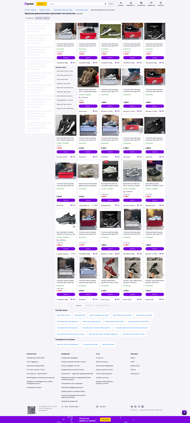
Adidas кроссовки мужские (92, 321)
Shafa (132, 362)
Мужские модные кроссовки (99, 315)
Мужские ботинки (108, 344)
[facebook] (135, 406)
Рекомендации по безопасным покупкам (40, 377)
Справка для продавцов (69, 358)
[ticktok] (142, 406)
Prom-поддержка (32, 362)
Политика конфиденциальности (72, 387)
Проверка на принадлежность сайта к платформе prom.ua (40, 382)
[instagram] (139, 406)
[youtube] (132, 406)
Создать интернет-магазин (70, 362)
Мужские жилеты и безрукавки (67, 344)
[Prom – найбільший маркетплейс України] (29, 4)
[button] (66, 57)
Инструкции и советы (34, 387)
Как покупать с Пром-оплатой (37, 373)
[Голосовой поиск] (105, 4)
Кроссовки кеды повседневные (67, 321)
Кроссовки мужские (63, 315)
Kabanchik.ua (135, 366)
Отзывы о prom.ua (102, 377)
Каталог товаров (30, 10)
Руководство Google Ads (69, 401)
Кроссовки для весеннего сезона (133, 334)
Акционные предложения (35, 366)
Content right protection (104, 373)
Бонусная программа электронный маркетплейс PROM (73, 396)
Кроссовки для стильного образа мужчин (96, 328)
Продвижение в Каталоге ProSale (72, 370)
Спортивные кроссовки (144, 315)
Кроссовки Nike (80, 315)
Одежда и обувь (44, 10)
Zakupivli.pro (135, 373)
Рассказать (105, 419)
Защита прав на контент (104, 370)
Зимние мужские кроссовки (114, 321)
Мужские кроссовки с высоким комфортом (103, 334)
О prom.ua (99, 358)
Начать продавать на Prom (70, 366)
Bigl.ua (133, 358)
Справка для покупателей (35, 358)
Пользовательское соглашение (72, 383)
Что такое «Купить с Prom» (36, 370)
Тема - (69, 406)
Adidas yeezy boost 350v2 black (138, 321)
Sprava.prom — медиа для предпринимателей (77, 373)
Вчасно (133, 370)
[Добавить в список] (74, 38)
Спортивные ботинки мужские (67, 328)
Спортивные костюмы (90, 344)
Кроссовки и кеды (82, 10)
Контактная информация (104, 366)
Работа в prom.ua (102, 362)
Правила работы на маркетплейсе (73, 391)
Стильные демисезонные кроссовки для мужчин (131, 328)
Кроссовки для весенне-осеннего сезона (71, 334)
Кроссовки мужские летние (122, 315)
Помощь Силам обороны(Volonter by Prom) (104, 382)
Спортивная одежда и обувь (63, 10)
